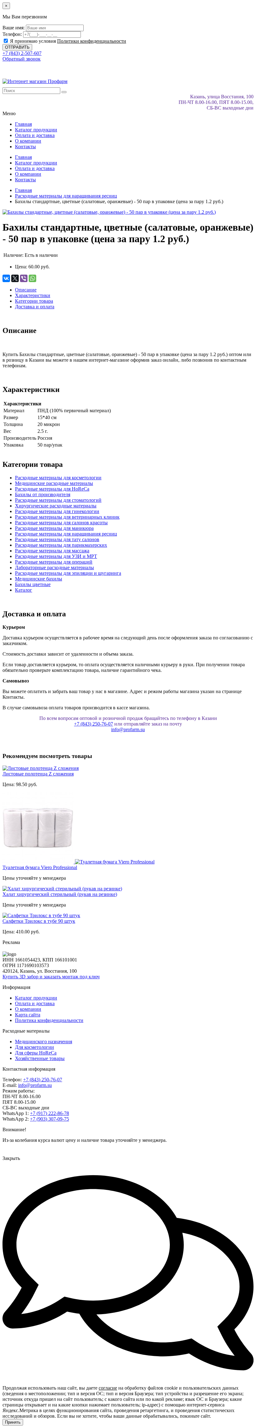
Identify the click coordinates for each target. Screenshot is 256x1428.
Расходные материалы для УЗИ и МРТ (56, 556)
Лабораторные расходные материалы (54, 567)
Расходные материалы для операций (53, 562)
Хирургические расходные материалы (55, 505)
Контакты (25, 146)
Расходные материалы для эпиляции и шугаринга (68, 573)
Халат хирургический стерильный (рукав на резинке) (59, 894)
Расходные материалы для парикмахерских (61, 545)
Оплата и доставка (35, 135)
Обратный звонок (21, 58)
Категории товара (34, 301)
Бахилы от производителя (42, 494)
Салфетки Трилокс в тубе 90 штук (38, 921)
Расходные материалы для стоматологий (58, 500)
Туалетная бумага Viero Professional (39, 867)
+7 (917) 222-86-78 (49, 1113)
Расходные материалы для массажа (52, 550)
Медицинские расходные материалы (54, 483)
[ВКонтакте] (6, 278)
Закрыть (11, 1158)
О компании (28, 141)
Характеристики (32, 295)
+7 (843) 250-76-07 (93, 723)
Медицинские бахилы (38, 578)
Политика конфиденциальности (49, 1020)
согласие (108, 1388)
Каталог (23, 590)
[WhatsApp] (32, 278)
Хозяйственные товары (40, 1058)
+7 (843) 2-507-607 (22, 53)
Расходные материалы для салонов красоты (61, 522)
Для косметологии (34, 1047)
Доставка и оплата (34, 306)
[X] (15, 278)
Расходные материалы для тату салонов (57, 539)
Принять (13, 1422)
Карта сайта (27, 1014)
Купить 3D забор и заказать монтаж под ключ (51, 976)
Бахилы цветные (33, 584)
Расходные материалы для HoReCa (52, 488)
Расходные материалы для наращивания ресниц (66, 533)
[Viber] (23, 278)
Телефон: (12, 34)
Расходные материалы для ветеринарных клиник (67, 517)
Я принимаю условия (67, 41)
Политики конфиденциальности (91, 41)
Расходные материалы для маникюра (54, 528)
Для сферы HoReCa (36, 1052)
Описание (26, 289)
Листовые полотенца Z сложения (38, 773)
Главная (23, 124)
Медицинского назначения (43, 1041)
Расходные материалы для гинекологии (57, 511)
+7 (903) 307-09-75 (49, 1119)
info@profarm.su (128, 729)
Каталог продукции (36, 129)
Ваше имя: (13, 27)
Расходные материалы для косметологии (58, 477)
